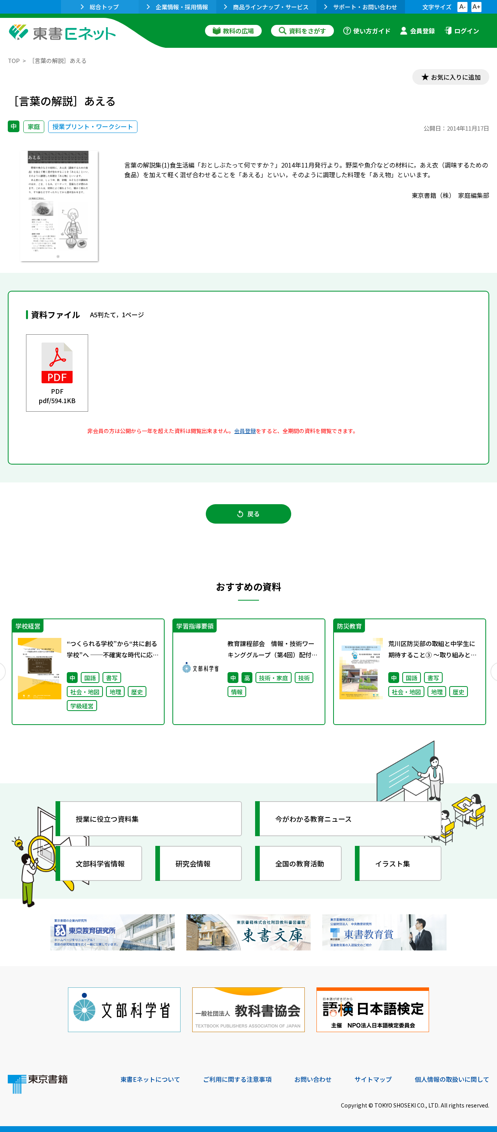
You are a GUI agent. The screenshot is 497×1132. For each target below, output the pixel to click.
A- (462, 6)
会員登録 (422, 30)
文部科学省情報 (100, 863)
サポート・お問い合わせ (365, 7)
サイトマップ (373, 1079)
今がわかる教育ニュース (313, 819)
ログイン (466, 30)
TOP (14, 60)
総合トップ (104, 7)
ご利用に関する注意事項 (237, 1079)
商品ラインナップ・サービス (271, 7)
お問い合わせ (313, 1079)
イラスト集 (392, 863)
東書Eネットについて (150, 1079)
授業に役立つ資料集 (107, 819)
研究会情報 (193, 863)
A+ (476, 6)
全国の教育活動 (299, 863)
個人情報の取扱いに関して (452, 1079)
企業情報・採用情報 (182, 7)
